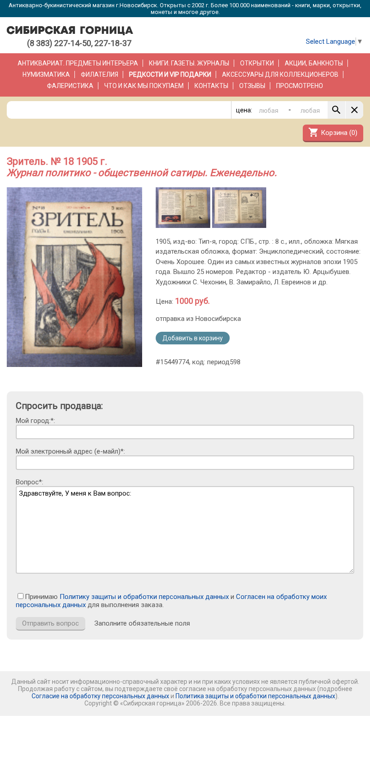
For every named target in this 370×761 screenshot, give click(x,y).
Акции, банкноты (314, 63)
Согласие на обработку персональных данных (100, 696)
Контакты (211, 85)
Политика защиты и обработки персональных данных (255, 696)
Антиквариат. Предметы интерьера (78, 63)
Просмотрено (299, 85)
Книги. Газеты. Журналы (189, 63)
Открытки (257, 63)
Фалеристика (70, 85)
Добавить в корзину (192, 338)
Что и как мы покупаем (144, 85)
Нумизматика (46, 74)
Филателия (99, 74)
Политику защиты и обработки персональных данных (144, 597)
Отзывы (252, 85)
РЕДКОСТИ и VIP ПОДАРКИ (170, 74)
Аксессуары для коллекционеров (280, 74)
